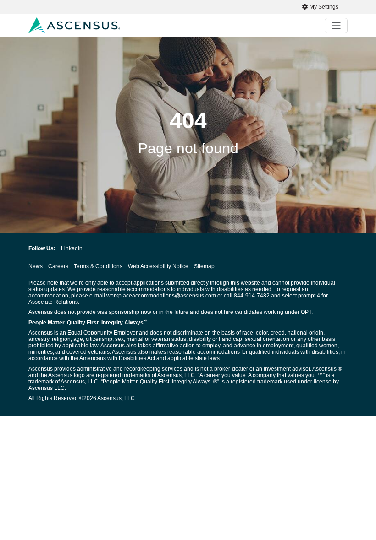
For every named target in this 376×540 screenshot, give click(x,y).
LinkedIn (72, 248)
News (35, 266)
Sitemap (204, 266)
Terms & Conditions (98, 266)
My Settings (323, 7)
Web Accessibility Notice (158, 266)
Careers (58, 266)
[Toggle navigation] (336, 25)
